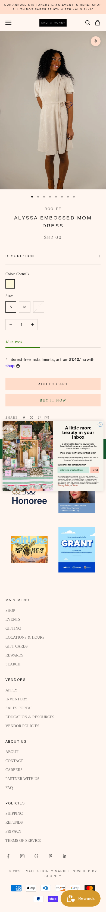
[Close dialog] (100, 424)
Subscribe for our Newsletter (72, 465)
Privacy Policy (64, 485)
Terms (75, 485)
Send (95, 469)
